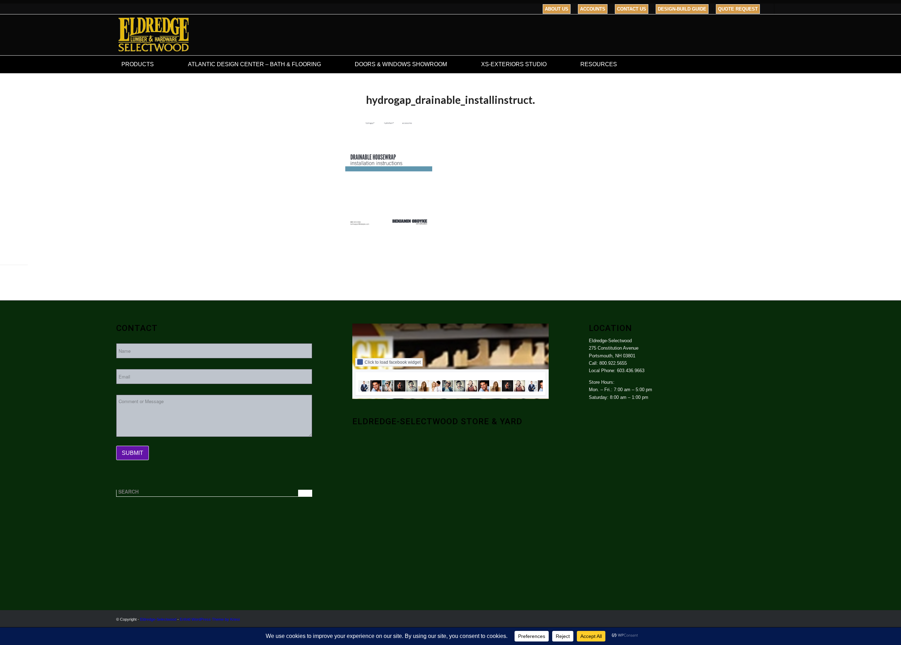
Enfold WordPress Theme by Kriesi (210, 619)
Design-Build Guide (682, 9)
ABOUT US (556, 9)
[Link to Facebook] (769, 9)
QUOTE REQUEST (738, 9)
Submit (132, 453)
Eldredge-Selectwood (158, 619)
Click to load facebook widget (393, 362)
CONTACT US (631, 9)
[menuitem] (556, 9)
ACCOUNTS (592, 9)
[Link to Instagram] (779, 9)
